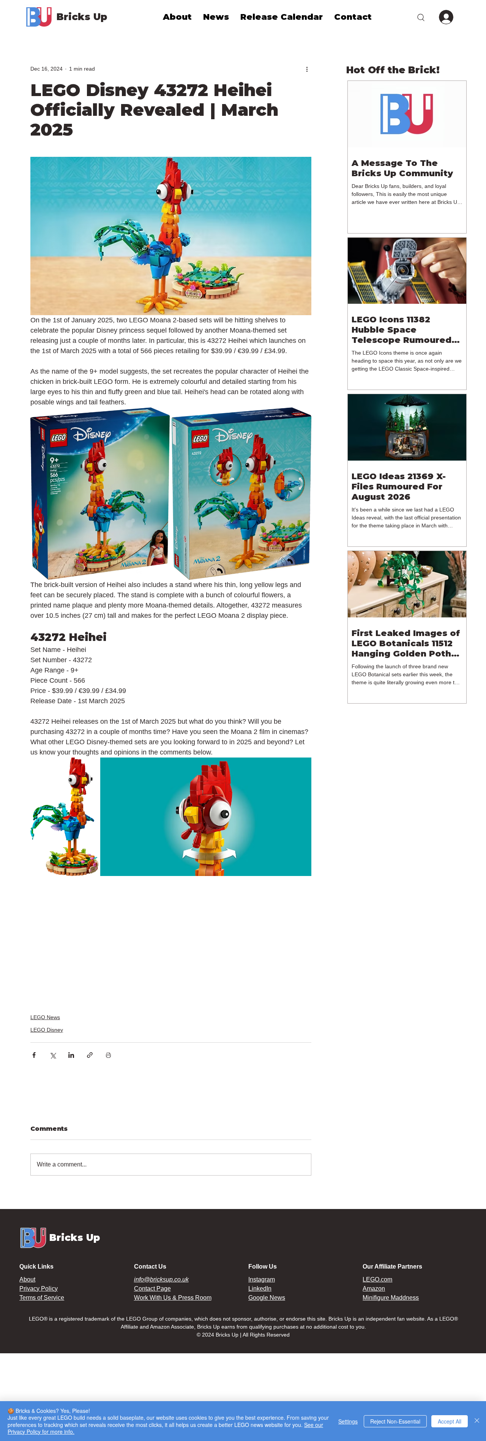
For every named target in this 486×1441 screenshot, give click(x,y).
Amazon (374, 1288)
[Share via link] (89, 1055)
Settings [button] (348, 1421)
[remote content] (170, 940)
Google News (266, 1297)
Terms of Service (41, 1297)
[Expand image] (100, 493)
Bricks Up (82, 16)
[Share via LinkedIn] (71, 1055)
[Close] (476, 1421)
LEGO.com (377, 1279)
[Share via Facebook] (34, 1055)
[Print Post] (108, 1055)
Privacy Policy (38, 1288)
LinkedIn (259, 1288)
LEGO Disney (46, 1030)
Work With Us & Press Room (172, 1297)
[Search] (421, 17)
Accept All (449, 1421)
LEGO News (45, 1017)
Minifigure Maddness (391, 1297)
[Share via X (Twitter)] (52, 1055)
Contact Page (152, 1288)
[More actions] (306, 68)
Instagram (261, 1279)
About (27, 1279)
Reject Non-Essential (395, 1421)
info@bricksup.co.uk (161, 1279)
